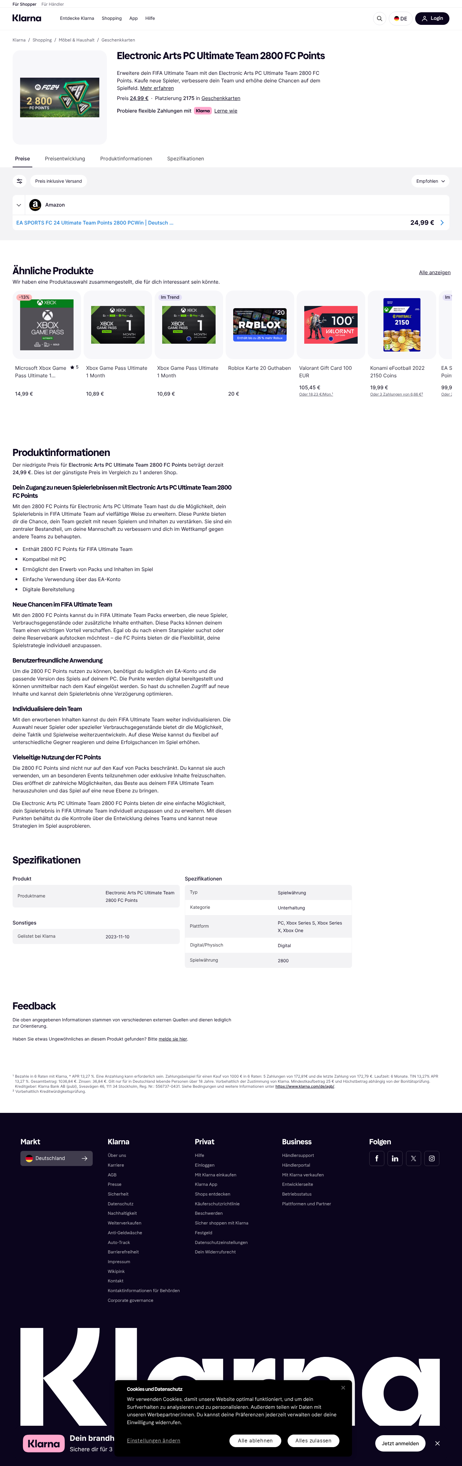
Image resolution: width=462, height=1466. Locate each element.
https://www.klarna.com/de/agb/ (304, 1086)
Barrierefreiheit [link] (123, 1252)
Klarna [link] (19, 40)
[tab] (22, 158)
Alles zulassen (313, 1441)
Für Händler (52, 4)
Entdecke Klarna (77, 18)
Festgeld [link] (203, 1233)
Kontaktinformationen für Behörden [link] (144, 1290)
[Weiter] (440, 343)
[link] (376, 1158)
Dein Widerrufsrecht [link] (215, 1252)
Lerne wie (225, 111)
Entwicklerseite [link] (297, 1184)
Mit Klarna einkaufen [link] (215, 1175)
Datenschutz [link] (121, 1204)
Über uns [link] (117, 1155)
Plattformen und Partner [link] (306, 1204)
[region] (233, 1418)
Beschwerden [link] (209, 1213)
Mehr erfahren (157, 88)
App (133, 18)
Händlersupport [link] (298, 1155)
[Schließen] (343, 1388)
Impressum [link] (119, 1261)
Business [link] (297, 1142)
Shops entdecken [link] (212, 1194)
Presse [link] (115, 1184)
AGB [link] (112, 1175)
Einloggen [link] (204, 1165)
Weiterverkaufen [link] (124, 1223)
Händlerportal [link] (296, 1165)
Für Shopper (24, 4)
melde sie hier (173, 1038)
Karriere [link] (116, 1165)
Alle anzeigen (435, 272)
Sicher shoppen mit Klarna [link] (221, 1223)
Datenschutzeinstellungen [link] (221, 1242)
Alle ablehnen (255, 1441)
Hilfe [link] (199, 1155)
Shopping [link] (42, 40)
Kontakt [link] (116, 1281)
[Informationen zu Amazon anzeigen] (19, 205)
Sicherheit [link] (118, 1194)
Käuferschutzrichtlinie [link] (217, 1204)
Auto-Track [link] (119, 1242)
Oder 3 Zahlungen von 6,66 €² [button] (396, 394)
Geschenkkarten (220, 98)
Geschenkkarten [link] (118, 40)
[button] (401, 18)
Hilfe (150, 18)
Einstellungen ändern (153, 1441)
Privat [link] (204, 1142)
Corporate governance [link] (130, 1300)
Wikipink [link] (116, 1271)
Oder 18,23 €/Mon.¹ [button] (316, 394)
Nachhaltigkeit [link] (122, 1213)
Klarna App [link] (206, 1184)
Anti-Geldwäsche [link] (125, 1233)
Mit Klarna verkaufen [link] (303, 1175)
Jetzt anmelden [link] (400, 1443)
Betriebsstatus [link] (297, 1194)
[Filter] (19, 181)
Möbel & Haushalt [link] (77, 40)
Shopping (112, 18)
